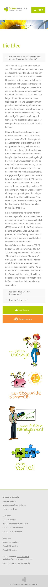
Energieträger (11, 157)
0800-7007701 (23, 556)
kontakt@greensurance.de (19, 563)
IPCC (8, 227)
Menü (40, 10)
